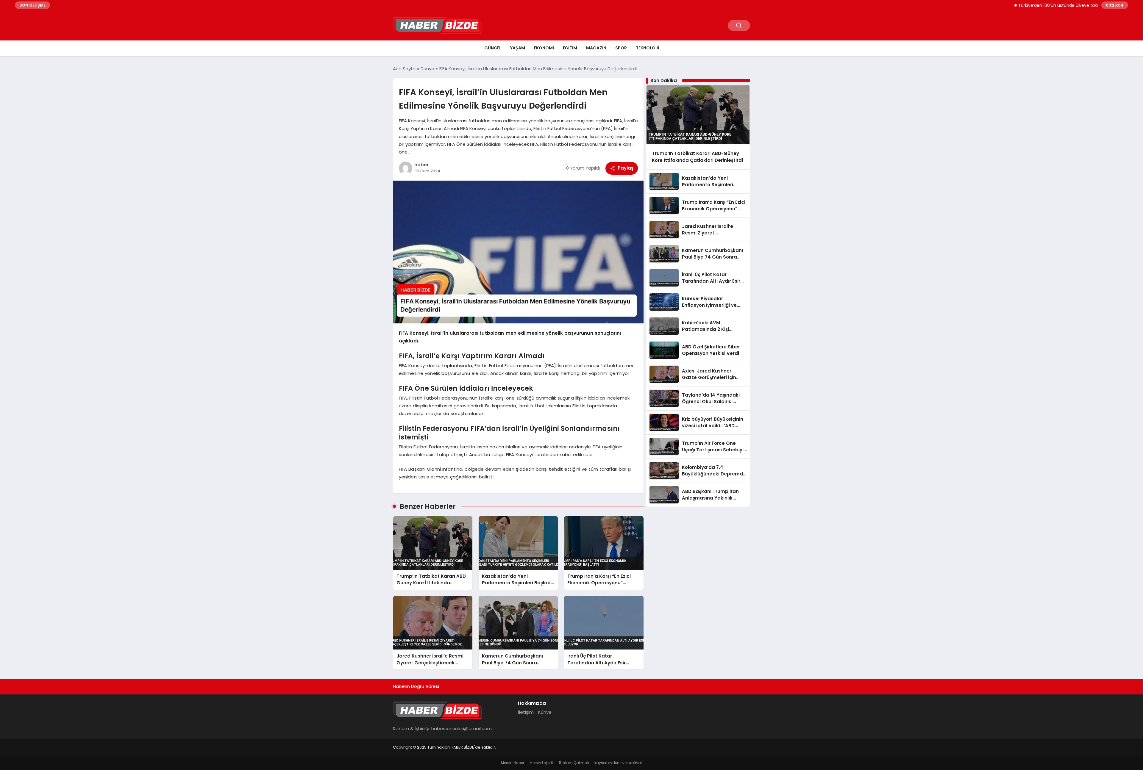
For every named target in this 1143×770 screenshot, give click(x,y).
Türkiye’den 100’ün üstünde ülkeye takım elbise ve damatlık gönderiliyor (1066, 5)
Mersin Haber (512, 762)
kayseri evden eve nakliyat (618, 762)
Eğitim (570, 48)
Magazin (596, 48)
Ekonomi (544, 48)
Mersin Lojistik (542, 762)
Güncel (492, 48)
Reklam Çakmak (574, 762)
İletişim (526, 712)
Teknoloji (647, 48)
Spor (621, 48)
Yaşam (517, 48)
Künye (545, 712)
